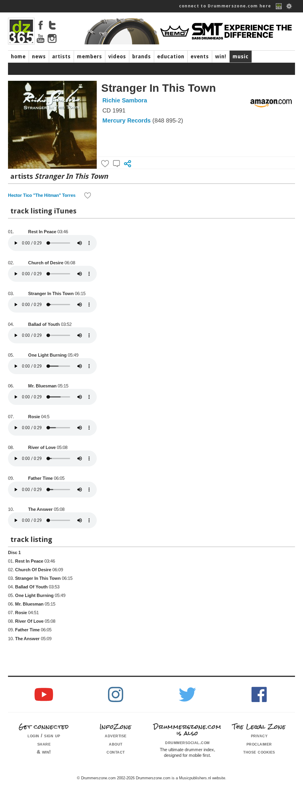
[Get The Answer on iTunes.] (21, 508)
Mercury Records (126, 120)
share (44, 744)
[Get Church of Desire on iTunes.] (21, 261)
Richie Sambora (124, 100)
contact (116, 752)
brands (141, 56)
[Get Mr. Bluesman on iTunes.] (21, 384)
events (200, 56)
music (241, 56)
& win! (44, 752)
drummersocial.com (187, 742)
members (89, 56)
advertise (116, 735)
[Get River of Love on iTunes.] (21, 446)
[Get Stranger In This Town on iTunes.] (21, 292)
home (18, 56)
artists (61, 56)
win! (220, 56)
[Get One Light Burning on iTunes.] (21, 354)
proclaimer (259, 744)
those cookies (259, 752)
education (170, 56)
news (39, 56)
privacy (259, 735)
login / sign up (44, 735)
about (116, 744)
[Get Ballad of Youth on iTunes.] (21, 323)
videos (117, 56)
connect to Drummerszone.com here (225, 6)
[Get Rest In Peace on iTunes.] (21, 230)
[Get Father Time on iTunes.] (21, 477)
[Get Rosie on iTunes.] (21, 415)
